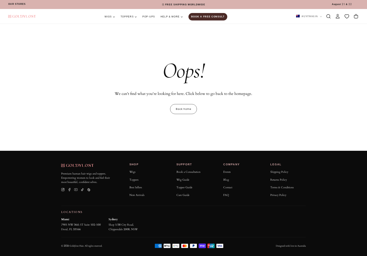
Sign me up (223, 199)
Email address (192, 158)
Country (188, 174)
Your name (189, 141)
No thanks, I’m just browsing (198, 215)
